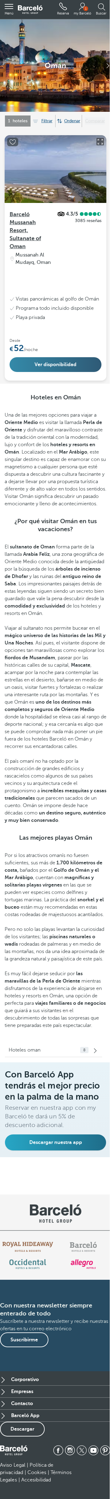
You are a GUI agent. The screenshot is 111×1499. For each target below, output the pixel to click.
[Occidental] (27, 1264)
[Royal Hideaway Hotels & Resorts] (27, 1246)
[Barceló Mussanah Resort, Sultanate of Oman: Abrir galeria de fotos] (100, 141)
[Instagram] (70, 1450)
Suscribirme (24, 1340)
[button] (9, 9)
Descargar (22, 1429)
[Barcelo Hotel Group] (13, 1450)
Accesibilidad (36, 1480)
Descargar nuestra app (55, 1142)
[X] (82, 1450)
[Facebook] (58, 1450)
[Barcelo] (83, 1246)
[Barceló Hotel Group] (30, 9)
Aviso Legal (12, 1465)
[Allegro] (83, 1264)
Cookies (36, 1472)
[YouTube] (93, 1450)
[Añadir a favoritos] (13, 142)
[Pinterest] (105, 1450)
